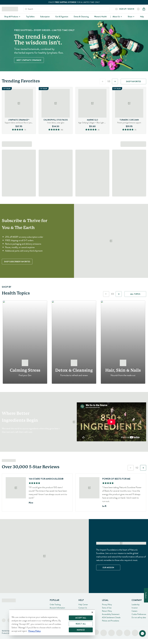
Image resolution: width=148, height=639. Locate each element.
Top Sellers (30, 16)
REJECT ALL (81, 623)
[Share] (133, 17)
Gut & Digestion (61, 16)
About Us (116, 16)
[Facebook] (4, 620)
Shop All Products (11, 16)
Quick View (23, 133)
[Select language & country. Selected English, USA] (138, 9)
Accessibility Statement (110, 614)
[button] (142, 633)
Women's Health (100, 16)
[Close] (92, 612)
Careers (134, 611)
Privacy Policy (107, 604)
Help (142, 16)
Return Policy (107, 611)
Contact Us (82, 607)
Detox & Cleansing (81, 16)
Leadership (136, 604)
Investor (135, 607)
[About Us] (121, 17)
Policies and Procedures (110, 620)
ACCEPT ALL (80, 617)
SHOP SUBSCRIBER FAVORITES (17, 261)
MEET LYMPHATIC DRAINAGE (29, 60)
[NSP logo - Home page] (10, 9)
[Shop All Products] (19, 17)
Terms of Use (106, 607)
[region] (52, 622)
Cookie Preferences (139, 614)
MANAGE (81, 629)
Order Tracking (55, 604)
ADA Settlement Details (111, 617)
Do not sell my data (139, 617)
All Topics (135, 294)
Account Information (57, 607)
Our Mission (108, 567)
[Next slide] (115, 81)
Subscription (45, 16)
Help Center (83, 604)
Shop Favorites (133, 81)
